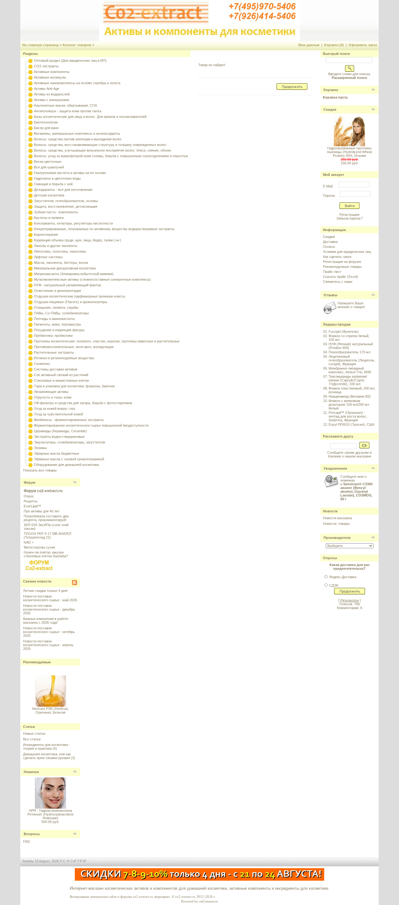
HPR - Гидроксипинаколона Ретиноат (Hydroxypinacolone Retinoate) (50, 814)
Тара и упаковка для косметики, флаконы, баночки (74, 386)
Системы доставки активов (55, 369)
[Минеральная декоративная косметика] (30, 268)
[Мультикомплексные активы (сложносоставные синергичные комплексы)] (30, 279)
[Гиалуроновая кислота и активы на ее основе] (30, 173)
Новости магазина (337, 518)
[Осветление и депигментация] (30, 291)
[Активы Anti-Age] (30, 88)
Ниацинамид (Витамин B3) (350, 396)
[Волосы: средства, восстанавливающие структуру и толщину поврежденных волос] (30, 145)
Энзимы (40, 448)
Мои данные (309, 45)
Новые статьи (34, 733)
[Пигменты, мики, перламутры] (30, 324)
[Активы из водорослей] (30, 94)
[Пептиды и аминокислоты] (30, 319)
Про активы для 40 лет (42, 511)
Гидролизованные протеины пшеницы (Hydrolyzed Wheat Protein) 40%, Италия (349, 151)
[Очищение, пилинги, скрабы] (30, 307)
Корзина (331, 90)
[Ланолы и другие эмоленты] (30, 246)
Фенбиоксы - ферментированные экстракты (69, 420)
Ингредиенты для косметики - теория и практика (46, 746)
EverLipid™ (32, 506)
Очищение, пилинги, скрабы (56, 307)
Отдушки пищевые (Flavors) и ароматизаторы (70, 302)
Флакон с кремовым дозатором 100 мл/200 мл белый (349, 404)
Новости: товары (336, 523)
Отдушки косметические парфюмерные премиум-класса (79, 296)
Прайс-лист (332, 271)
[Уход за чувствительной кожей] (30, 414)
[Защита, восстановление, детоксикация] (30, 206)
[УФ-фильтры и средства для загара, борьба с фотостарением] (30, 403)
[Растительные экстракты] (30, 352)
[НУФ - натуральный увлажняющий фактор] (30, 285)
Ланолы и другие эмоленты (55, 246)
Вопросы (32, 834)
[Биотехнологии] (30, 122)
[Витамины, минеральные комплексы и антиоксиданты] (30, 133)
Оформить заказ (363, 45)
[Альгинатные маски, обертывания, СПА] (30, 105)
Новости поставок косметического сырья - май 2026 (50, 598)
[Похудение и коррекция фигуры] (30, 330)
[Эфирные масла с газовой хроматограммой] (30, 459)
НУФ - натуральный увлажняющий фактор (67, 285)
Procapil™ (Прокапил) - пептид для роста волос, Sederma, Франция (348, 416)
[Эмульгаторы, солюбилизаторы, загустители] (30, 442)
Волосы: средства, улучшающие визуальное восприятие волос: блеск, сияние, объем (102, 150)
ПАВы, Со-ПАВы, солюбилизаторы (61, 313)
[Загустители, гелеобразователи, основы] (30, 201)
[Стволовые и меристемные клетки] (30, 380)
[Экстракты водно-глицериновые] (30, 436)
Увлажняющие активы (51, 392)
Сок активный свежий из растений (61, 375)
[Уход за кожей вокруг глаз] (30, 408)
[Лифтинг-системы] (30, 257)
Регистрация (349, 214)
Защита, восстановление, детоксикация (65, 206)
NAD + (29, 542)
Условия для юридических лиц (347, 252)
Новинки (31, 772)
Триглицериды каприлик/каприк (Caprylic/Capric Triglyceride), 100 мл (348, 380)
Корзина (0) (334, 45)
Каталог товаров (77, 45)
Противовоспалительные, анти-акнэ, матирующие (74, 347)
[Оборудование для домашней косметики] (30, 465)
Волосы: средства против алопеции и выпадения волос (78, 139)
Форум (29, 482)
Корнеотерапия (46, 234)
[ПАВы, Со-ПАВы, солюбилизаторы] (30, 313)
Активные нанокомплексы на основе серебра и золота (77, 83)
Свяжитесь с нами (337, 281)
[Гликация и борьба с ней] (30, 184)
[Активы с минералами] (30, 100)
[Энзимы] (30, 448)
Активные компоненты (52, 72)
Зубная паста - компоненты (56, 212)
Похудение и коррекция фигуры (59, 330)
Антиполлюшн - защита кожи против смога (67, 111)
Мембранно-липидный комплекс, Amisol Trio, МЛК (350, 370)
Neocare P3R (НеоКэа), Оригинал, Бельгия (50, 708)
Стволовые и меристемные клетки (61, 380)
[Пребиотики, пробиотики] (30, 335)
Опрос (29, 496)
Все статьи (32, 739)
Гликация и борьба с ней (53, 184)
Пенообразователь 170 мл (349, 352)
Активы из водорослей (52, 94)
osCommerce (208, 901)
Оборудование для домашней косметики (66, 465)
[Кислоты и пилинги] (30, 218)
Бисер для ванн (46, 128)
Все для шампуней (49, 167)
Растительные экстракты (54, 352)
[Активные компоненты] (30, 72)
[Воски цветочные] (30, 161)
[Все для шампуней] (30, 167)
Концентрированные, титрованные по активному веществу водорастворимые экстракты (104, 229)
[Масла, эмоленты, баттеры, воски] (30, 262)
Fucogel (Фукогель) (344, 331)
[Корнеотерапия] (30, 234)
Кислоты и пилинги (49, 218)
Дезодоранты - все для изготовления (63, 189)
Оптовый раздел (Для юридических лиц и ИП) (70, 60)
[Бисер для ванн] (30, 128)
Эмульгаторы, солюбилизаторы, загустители (69, 442)
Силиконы (42, 363)
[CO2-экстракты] (30, 66)
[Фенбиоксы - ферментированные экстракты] (30, 420)
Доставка (330, 242)
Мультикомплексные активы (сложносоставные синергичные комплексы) (92, 279)
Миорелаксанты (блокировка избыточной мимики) (73, 274)
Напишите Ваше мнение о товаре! (351, 305)
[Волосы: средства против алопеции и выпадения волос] (30, 139)
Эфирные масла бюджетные (56, 453)
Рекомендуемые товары (342, 267)
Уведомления (335, 468)
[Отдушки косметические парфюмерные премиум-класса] (30, 296)
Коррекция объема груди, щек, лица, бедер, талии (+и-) (77, 240)
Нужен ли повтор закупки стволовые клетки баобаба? (46, 554)
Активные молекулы (50, 77)
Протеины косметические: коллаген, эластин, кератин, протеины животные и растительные (107, 341)
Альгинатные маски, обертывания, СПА (65, 105)
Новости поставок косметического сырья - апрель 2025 (48, 645)
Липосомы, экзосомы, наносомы (60, 251)
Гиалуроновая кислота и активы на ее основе (70, 173)
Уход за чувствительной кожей (58, 414)
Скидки (330, 109)
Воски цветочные (47, 161)
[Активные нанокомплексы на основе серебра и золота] (30, 83)
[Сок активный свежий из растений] (30, 375)
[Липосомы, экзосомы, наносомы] (30, 251)
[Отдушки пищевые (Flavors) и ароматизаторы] (30, 302)
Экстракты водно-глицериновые (59, 436)
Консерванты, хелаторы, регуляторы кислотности (73, 223)
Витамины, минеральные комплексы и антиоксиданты (77, 133)
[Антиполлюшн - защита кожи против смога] (30, 111)
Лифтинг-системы (48, 257)
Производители (337, 538)
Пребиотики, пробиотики (53, 335)
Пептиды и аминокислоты (54, 319)
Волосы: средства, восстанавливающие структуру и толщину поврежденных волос (100, 145)
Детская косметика (49, 195)
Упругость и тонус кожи (52, 397)
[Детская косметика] (30, 195)
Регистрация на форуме (342, 262)
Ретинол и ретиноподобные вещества (64, 358)
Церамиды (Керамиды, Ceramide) (60, 431)
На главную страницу (40, 45)
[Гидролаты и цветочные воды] (30, 178)
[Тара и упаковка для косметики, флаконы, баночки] (30, 386)
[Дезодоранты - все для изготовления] (30, 189)
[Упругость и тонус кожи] (30, 397)
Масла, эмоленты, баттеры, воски (61, 262)
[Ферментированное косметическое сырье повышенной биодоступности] (30, 425)
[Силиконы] (30, 363)
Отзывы (330, 295)
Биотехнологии (46, 122)
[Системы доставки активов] (30, 369)
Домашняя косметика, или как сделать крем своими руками (47, 756)
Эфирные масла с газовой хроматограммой (69, 459)
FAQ (26, 841)
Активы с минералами (51, 100)
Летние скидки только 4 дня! (45, 591)
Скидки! (329, 237)
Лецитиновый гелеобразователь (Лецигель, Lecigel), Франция (352, 360)
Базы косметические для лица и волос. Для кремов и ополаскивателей (90, 117)
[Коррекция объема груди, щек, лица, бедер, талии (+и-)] (30, 240)
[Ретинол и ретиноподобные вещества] (30, 358)
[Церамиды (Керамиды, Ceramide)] (30, 431)
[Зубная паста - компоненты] (30, 212)
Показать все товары (40, 470)
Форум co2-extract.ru (43, 491)
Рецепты (30, 501)
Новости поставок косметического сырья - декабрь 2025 (49, 609)
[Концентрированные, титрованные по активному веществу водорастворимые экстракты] (30, 229)
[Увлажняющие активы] (30, 392)
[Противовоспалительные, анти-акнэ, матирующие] (30, 347)
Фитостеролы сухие (39, 547)
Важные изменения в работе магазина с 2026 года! (45, 620)
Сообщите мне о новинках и (356, 488)
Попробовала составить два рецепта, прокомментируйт (46, 518)
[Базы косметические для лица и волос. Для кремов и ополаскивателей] (30, 117)
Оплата (329, 247)
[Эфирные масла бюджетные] (30, 453)
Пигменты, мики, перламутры (57, 324)
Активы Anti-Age (46, 88)
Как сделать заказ (337, 257)
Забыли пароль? (349, 218)
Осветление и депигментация (57, 291)
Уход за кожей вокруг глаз (54, 408)
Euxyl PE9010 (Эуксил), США (351, 424)
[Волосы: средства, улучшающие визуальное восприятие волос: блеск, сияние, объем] (30, 150)
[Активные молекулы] (30, 77)
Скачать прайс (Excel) (340, 276)
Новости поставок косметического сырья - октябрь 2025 (49, 631)
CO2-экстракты (46, 66)
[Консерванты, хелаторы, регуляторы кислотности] (30, 223)
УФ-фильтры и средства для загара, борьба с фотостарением (83, 403)
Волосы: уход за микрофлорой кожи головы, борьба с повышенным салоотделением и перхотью (111, 156)
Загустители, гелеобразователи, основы (66, 201)
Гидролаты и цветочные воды (57, 178)
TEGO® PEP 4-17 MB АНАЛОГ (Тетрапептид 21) (48, 535)
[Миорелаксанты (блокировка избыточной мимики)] (30, 274)
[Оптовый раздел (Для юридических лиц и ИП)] (30, 60)
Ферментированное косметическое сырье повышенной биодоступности (91, 425)
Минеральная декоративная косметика (65, 268)
